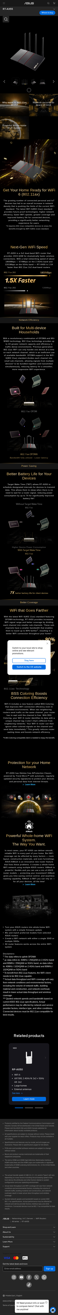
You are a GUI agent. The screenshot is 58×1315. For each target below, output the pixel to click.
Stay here (29, 660)
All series (15, 1221)
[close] (47, 643)
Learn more (29, 1099)
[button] (4, 3)
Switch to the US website (29, 667)
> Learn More (29, 785)
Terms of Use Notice (11, 1305)
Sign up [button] (49, 1268)
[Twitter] (36, 1277)
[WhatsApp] (44, 1277)
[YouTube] (21, 1277)
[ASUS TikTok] (29, 1284)
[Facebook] (29, 1277)
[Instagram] (14, 1277)
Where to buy (47, 13)
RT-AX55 (8, 9)
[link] (29, 3)
